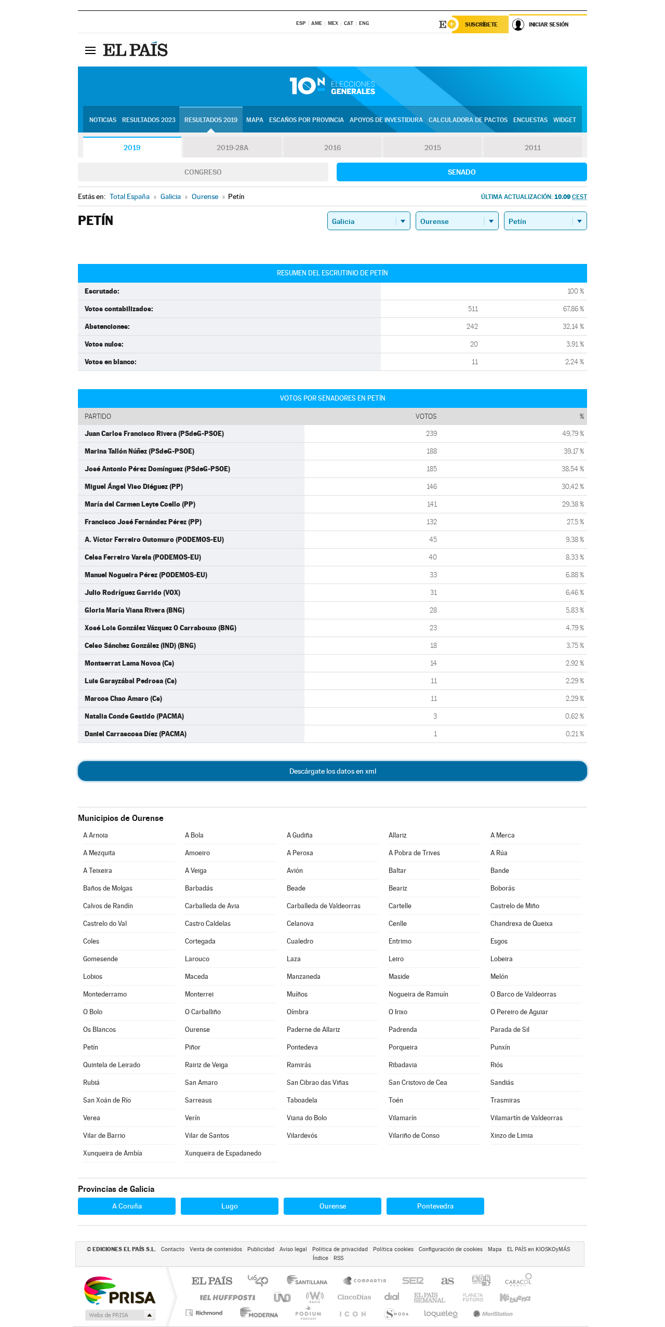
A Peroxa (300, 853)
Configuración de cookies (451, 1249)
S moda (395, 1312)
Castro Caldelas (208, 923)
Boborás (502, 888)
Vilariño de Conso (414, 1135)
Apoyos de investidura (386, 120)
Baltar (397, 870)
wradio (313, 1297)
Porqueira (403, 1047)
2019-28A (232, 147)
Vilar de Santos (207, 1135)
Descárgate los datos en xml (332, 771)
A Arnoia (95, 835)
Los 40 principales (261, 1281)
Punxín (500, 1047)
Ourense (197, 1029)
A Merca (502, 835)
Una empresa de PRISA (119, 1290)
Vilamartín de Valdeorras (526, 1118)
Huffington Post (225, 1297)
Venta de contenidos (216, 1249)
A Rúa (499, 853)
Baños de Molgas (107, 888)
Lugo (229, 1206)
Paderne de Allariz (313, 1029)
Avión (295, 870)
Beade (296, 888)
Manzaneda (304, 976)
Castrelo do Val (105, 923)
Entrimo (400, 941)
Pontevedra (435, 1206)
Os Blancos (99, 1029)
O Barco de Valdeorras (523, 994)
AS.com (443, 1281)
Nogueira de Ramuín (418, 994)
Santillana (310, 1281)
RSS (338, 1258)
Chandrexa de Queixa (521, 923)
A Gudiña (300, 835)
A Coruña (127, 1206)
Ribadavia (403, 1065)
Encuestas (530, 120)
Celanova (300, 923)
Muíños (297, 994)
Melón (499, 976)
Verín (192, 1118)
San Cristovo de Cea (418, 1082)
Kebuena (506, 1297)
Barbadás (199, 888)
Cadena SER (409, 1281)
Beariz (398, 888)
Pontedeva (302, 1047)
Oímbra (298, 1012)
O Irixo (398, 1012)
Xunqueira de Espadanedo (223, 1153)
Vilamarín (403, 1118)
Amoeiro (197, 853)
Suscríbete (481, 24)
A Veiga (196, 870)
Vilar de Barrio (104, 1135)
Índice (320, 1258)
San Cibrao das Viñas (318, 1082)
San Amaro (201, 1082)
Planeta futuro (469, 1297)
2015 (432, 147)
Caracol (515, 1281)
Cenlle (398, 923)
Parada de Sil (509, 1029)
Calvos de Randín (108, 906)
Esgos (499, 941)
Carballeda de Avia (212, 906)
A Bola (194, 835)
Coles (91, 941)
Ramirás (299, 1065)
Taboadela (302, 1100)
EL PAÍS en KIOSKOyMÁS (538, 1249)
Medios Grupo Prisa (119, 1315)
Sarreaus (198, 1100)
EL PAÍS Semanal (430, 1297)
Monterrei (199, 994)
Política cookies (393, 1249)
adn (477, 1281)
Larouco (197, 959)
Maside (399, 976)
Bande (499, 870)
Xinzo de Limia (511, 1135)
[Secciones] (90, 49)
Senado (462, 172)
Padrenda (403, 1029)
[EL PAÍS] (136, 49)
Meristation (491, 1312)
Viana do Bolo (307, 1118)
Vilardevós (302, 1135)
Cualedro (300, 941)
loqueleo (441, 1312)
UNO (283, 1297)
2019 (132, 147)
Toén (396, 1100)
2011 (533, 147)
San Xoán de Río (107, 1100)
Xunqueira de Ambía (112, 1153)
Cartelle (400, 906)
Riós (496, 1065)
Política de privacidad (340, 1249)
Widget (564, 120)
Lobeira (501, 959)
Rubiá (91, 1082)
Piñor (193, 1047)
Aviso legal (293, 1249)
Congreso (203, 172)
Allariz (398, 835)
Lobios (92, 976)
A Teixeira (97, 870)
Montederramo (105, 994)
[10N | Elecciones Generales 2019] (332, 86)
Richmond (205, 1312)
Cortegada (200, 941)
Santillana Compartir (365, 1281)
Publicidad (260, 1249)
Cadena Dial (392, 1297)
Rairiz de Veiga (206, 1065)
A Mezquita (99, 853)
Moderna (256, 1312)
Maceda (196, 976)
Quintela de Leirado (111, 1065)
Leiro (396, 959)
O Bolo (92, 1012)
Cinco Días (352, 1297)
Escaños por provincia (306, 120)
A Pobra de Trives (414, 853)
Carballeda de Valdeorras (324, 906)
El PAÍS (211, 1281)
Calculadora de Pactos (468, 120)
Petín (90, 1047)
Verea (91, 1118)
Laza (294, 959)
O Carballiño (203, 1012)
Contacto (172, 1249)
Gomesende (100, 959)
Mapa (254, 120)
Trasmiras (505, 1100)
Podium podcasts (307, 1312)
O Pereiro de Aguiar (519, 1012)
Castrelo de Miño (514, 906)
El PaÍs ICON (352, 1312)
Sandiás (502, 1082)
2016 (332, 147)
